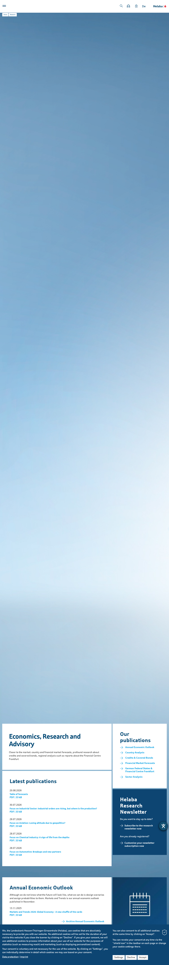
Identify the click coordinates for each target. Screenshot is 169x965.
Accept (142, 957)
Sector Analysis (133, 777)
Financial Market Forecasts (140, 763)
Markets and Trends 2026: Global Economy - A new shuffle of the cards (46, 912)
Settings (118, 957)
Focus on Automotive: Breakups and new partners (35, 852)
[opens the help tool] (163, 826)
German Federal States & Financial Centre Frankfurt (139, 770)
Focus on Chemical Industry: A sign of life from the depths (39, 837)
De (144, 6)
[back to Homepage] (159, 6)
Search (121, 6)
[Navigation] (4, 6)
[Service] (136, 6)
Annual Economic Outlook (139, 747)
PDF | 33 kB (16, 797)
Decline (131, 957)
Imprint (24, 956)
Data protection (10, 956)
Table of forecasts (19, 794)
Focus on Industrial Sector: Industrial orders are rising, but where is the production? (53, 808)
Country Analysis (134, 752)
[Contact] (128, 6)
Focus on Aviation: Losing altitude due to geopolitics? (37, 823)
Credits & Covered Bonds (139, 757)
